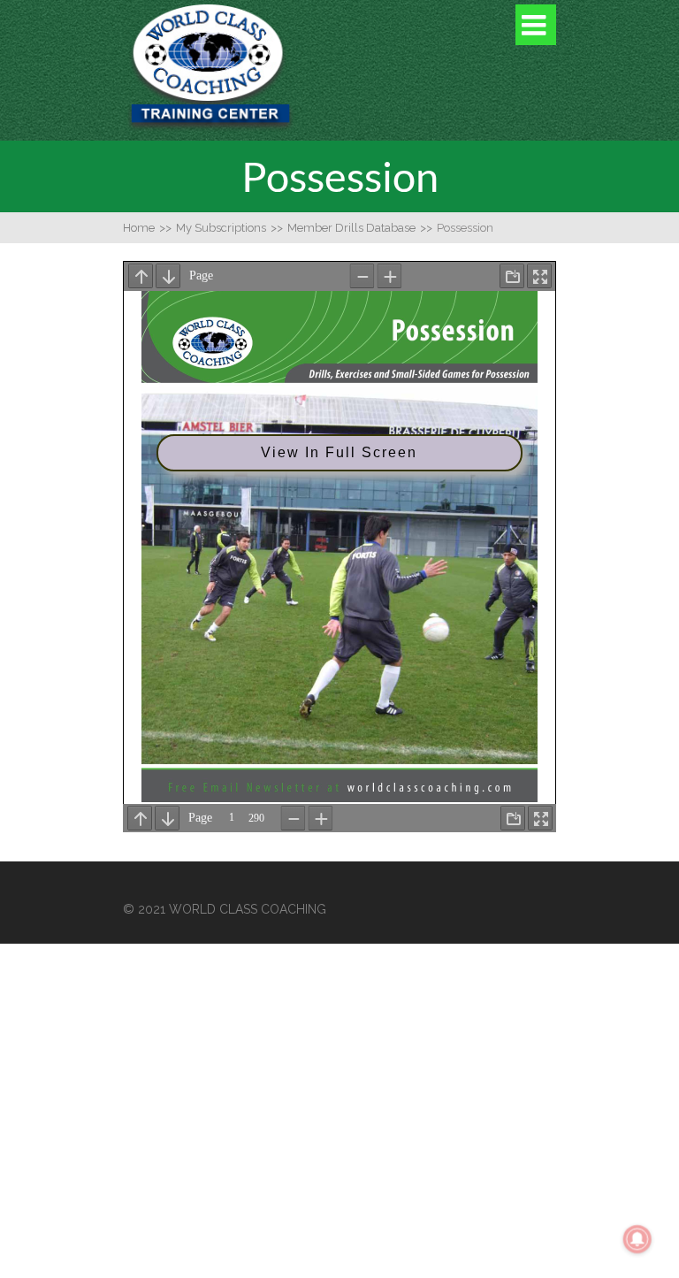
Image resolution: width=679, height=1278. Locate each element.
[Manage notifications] (637, 1239)
